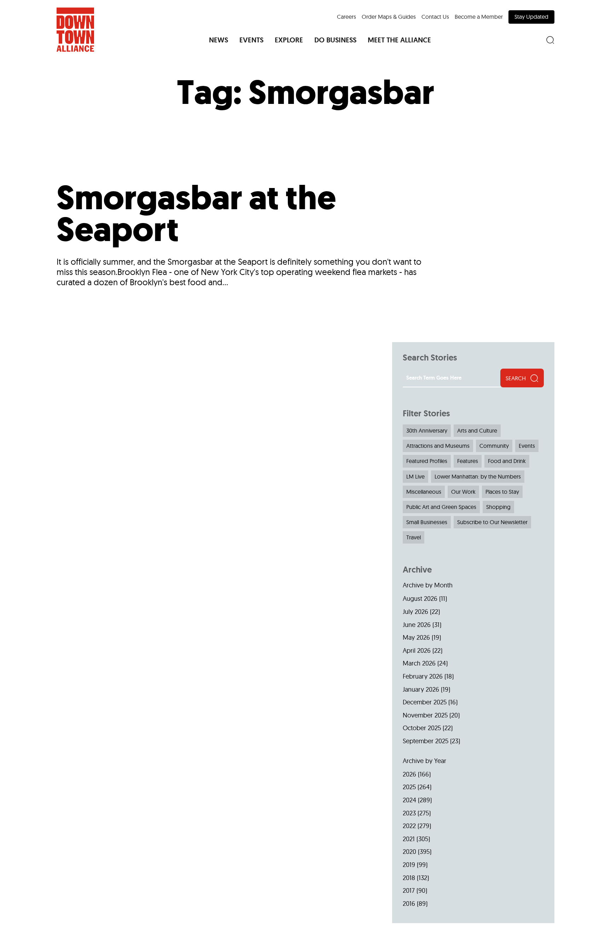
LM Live (415, 476)
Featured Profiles (426, 460)
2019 (409, 865)
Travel (413, 537)
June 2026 (417, 625)
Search (516, 378)
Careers (346, 16)
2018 (409, 878)
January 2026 (421, 689)
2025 (409, 787)
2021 (409, 839)
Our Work (463, 491)
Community (494, 445)
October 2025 (422, 728)
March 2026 (419, 663)
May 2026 (416, 637)
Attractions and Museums (438, 445)
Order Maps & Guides (389, 16)
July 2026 (415, 612)
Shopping (498, 506)
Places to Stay (502, 491)
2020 (409, 852)
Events (527, 445)
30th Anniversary (426, 430)
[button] (218, 40)
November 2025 (425, 715)
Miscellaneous (423, 491)
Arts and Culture (477, 430)
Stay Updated (531, 16)
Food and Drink (507, 460)
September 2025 (425, 741)
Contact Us (435, 16)
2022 (409, 826)
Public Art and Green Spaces (441, 506)
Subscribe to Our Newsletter (492, 522)
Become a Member (479, 16)
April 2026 (417, 650)
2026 (409, 774)
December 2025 (425, 702)
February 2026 (423, 676)
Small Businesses (426, 522)
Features (467, 460)
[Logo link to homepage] (75, 29)
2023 (409, 813)
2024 (409, 800)
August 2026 (420, 598)
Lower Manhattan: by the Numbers (478, 476)
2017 (409, 890)
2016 (409, 903)
